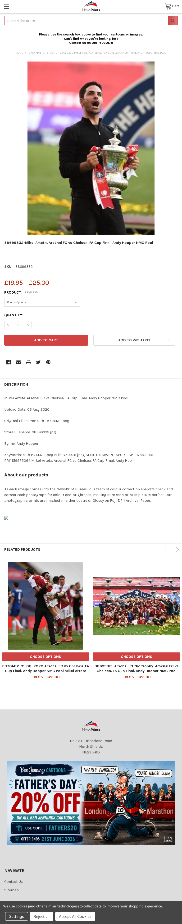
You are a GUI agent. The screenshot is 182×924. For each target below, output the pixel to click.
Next (177, 549)
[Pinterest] (48, 362)
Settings (16, 916)
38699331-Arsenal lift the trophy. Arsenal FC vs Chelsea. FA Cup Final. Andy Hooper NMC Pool (137, 668)
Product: (21, 292)
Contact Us (13, 881)
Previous (166, 549)
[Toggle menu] (6, 6)
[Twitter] (38, 362)
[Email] (18, 362)
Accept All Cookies (75, 916)
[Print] (28, 362)
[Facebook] (8, 362)
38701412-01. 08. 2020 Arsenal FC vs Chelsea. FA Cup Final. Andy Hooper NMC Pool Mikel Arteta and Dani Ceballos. (45, 671)
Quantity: (13, 315)
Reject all (42, 916)
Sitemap (11, 890)
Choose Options (45, 656)
